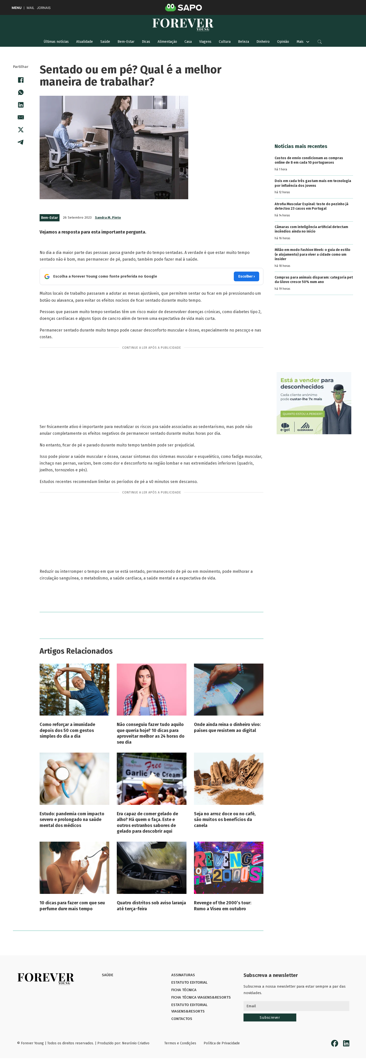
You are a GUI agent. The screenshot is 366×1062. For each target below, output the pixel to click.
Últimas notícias (56, 42)
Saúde (105, 42)
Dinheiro (263, 42)
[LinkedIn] (21, 105)
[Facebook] (21, 80)
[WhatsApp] (21, 92)
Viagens (205, 42)
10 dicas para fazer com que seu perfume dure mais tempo (72, 905)
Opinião (283, 42)
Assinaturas (183, 975)
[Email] (21, 117)
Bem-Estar (126, 42)
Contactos (181, 1018)
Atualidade (84, 42)
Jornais (44, 7)
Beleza (243, 42)
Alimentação (167, 42)
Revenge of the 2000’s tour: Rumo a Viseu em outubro (222, 905)
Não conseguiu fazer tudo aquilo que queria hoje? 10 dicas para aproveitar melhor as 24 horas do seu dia (150, 733)
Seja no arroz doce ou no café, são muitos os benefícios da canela (224, 819)
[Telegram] (21, 142)
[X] (21, 130)
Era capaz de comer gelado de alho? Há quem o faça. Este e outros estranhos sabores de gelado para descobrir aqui (147, 822)
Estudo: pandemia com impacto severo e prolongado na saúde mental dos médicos (72, 819)
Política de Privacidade (222, 1043)
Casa (188, 42)
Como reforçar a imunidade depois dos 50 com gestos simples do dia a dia (67, 730)
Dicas (146, 42)
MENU (16, 7)
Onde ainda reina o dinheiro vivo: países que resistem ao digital (227, 727)
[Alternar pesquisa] (319, 42)
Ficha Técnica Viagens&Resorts (201, 997)
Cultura (225, 42)
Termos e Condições (180, 1043)
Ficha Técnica (183, 990)
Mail (30, 7)
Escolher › (246, 276)
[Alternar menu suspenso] (307, 42)
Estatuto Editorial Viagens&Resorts (189, 1008)
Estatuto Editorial (189, 982)
